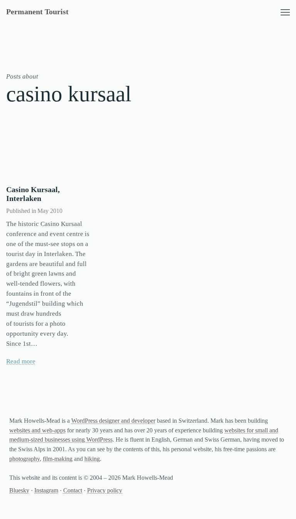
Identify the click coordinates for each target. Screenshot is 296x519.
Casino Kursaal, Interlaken (33, 194)
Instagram (46, 490)
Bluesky (19, 490)
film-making (57, 458)
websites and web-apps (37, 430)
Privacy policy (104, 490)
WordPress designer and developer (113, 420)
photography (24, 458)
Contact (72, 490)
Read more (20, 361)
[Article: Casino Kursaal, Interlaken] (48, 151)
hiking (92, 458)
